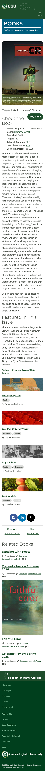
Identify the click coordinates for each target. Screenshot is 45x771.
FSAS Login (6, 691)
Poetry (5, 400)
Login (4, 747)
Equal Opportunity (9, 725)
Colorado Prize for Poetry (11, 559)
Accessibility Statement (11, 736)
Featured (6, 434)
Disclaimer (6, 741)
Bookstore (23, 556)
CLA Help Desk (7, 707)
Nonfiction (18, 467)
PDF (28, 142)
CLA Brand (6, 696)
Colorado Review (34, 574)
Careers (5, 719)
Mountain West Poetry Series (13, 646)
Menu (40, 15)
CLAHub (5, 702)
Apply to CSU (7, 714)
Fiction (17, 500)
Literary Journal (22, 132)
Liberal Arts (6, 685)
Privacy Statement (9, 730)
